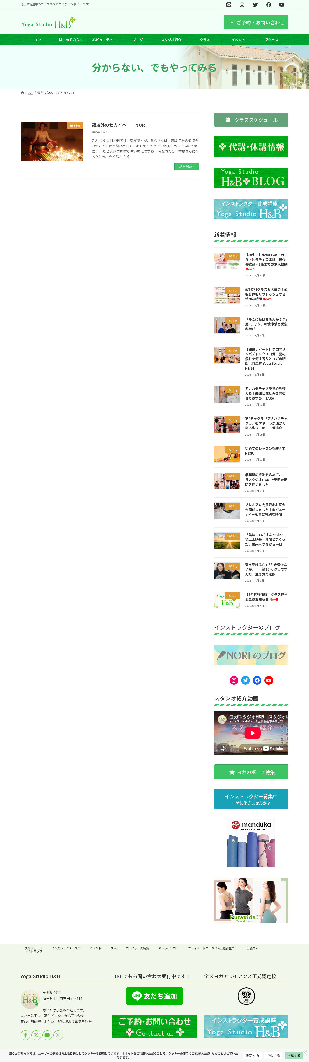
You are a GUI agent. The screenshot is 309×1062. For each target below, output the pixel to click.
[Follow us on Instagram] (58, 1035)
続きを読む (186, 166)
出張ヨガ (252, 948)
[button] (251, 120)
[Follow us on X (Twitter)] (36, 1035)
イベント (95, 948)
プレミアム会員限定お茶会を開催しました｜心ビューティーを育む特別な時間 (265, 509)
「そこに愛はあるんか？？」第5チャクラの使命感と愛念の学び (266, 324)
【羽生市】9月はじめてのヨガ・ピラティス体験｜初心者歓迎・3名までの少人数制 (266, 261)
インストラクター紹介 (65, 948)
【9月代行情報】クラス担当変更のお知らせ (266, 597)
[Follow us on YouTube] (47, 1035)
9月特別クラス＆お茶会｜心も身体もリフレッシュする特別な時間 (266, 294)
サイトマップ (33, 951)
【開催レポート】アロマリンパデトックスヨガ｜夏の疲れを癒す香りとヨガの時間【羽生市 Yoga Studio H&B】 (265, 359)
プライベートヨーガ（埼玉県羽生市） (212, 948)
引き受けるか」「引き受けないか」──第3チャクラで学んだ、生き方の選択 (266, 569)
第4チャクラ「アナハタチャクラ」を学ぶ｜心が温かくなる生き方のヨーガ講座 (266, 423)
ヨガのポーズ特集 (137, 948)
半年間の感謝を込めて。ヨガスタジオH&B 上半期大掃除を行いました (266, 480)
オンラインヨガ (168, 948)
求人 (114, 948)
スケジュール (33, 948)
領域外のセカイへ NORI (119, 125)
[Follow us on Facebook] (25, 1035)
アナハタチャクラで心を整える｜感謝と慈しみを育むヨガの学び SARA (265, 393)
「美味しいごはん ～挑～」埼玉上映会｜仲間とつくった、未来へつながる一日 (265, 539)
